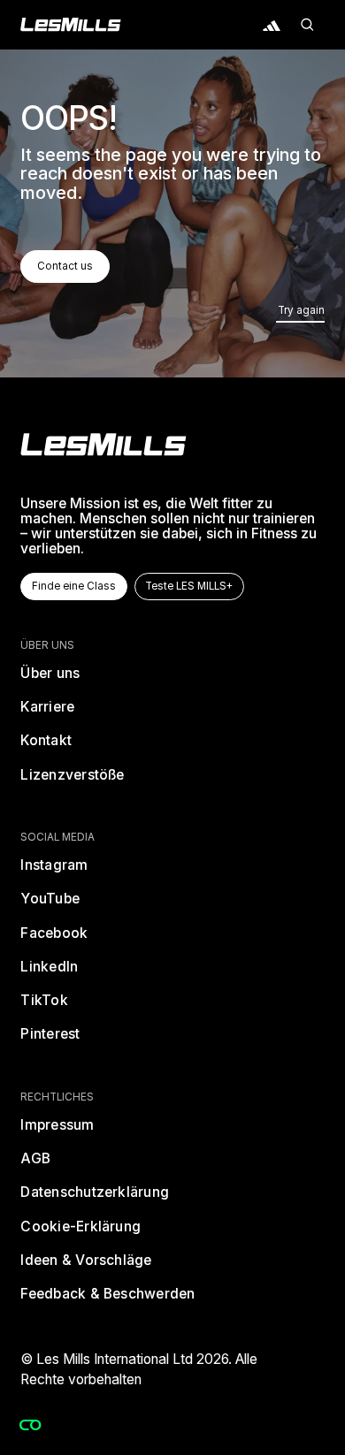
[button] (307, 24)
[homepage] (103, 444)
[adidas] (271, 24)
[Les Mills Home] (70, 25)
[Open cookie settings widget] (30, 1425)
